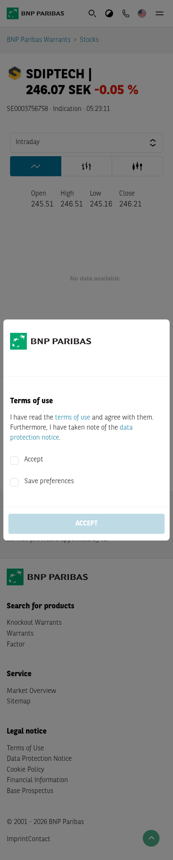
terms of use (72, 418)
